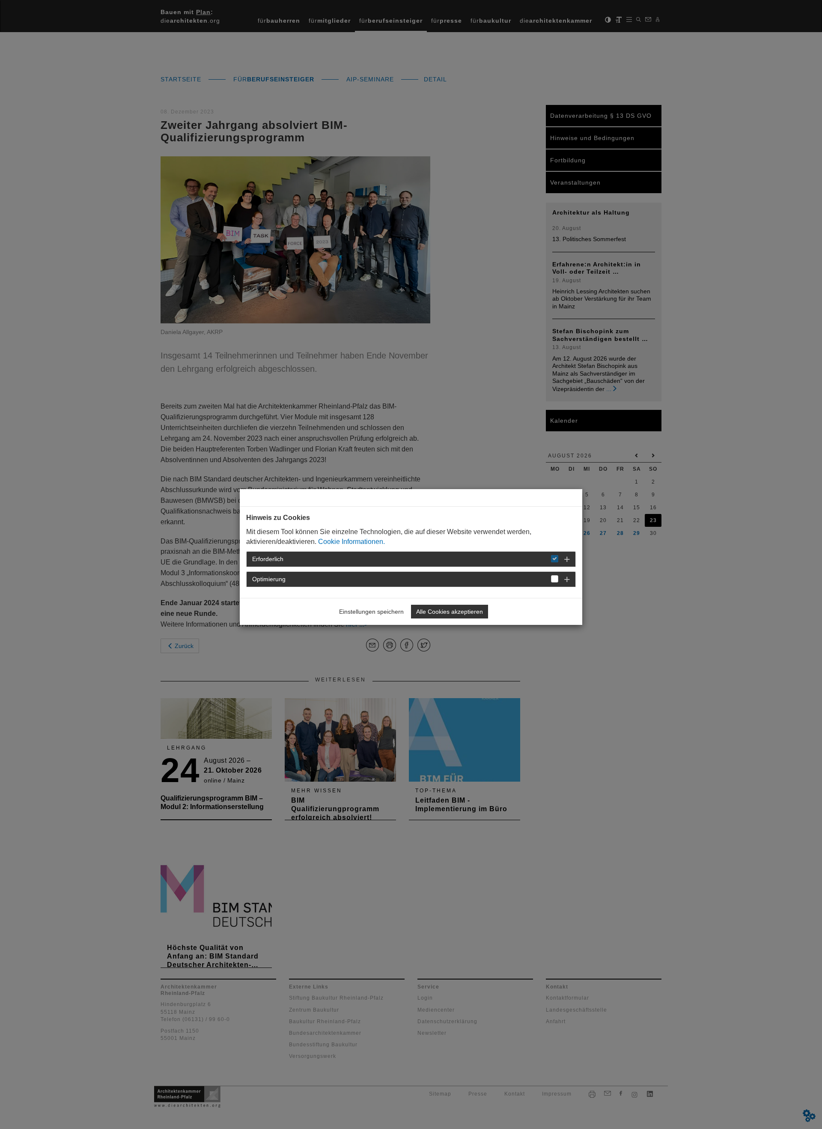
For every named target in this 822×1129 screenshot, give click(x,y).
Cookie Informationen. (351, 541)
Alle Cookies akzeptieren (449, 611)
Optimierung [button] (269, 579)
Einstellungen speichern (371, 611)
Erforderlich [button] (267, 559)
